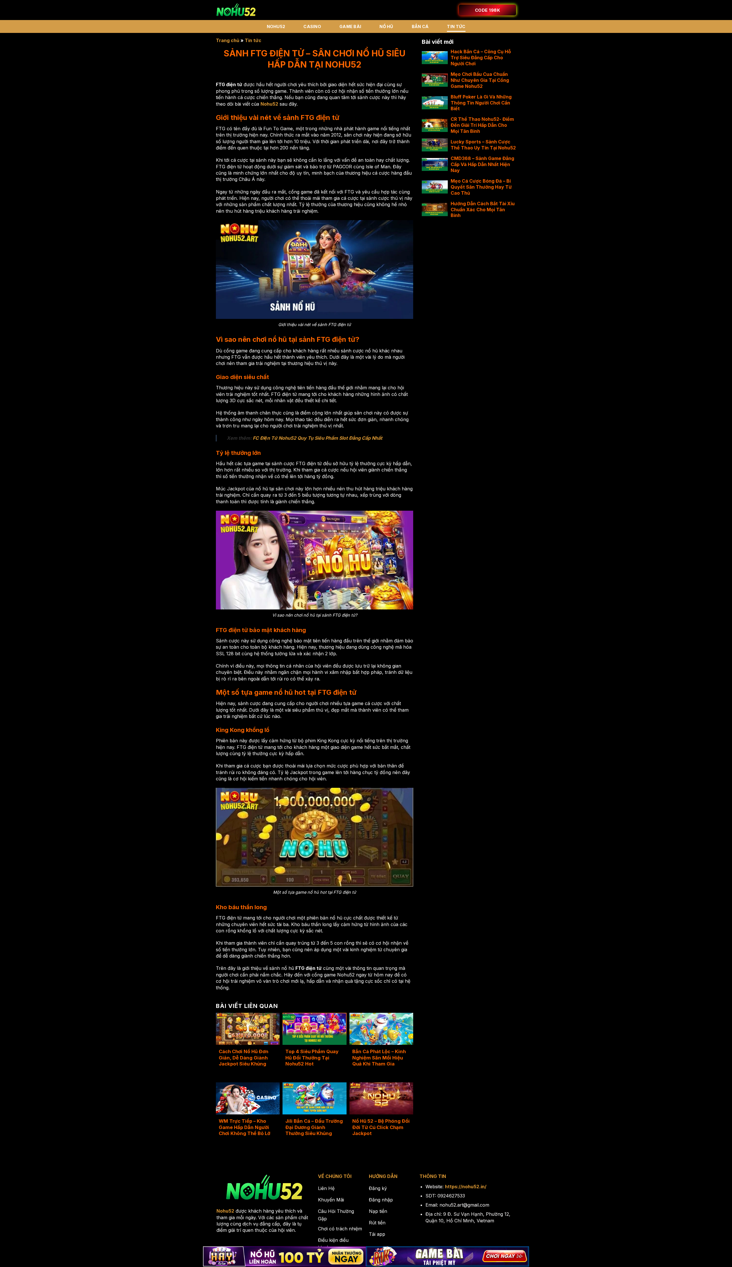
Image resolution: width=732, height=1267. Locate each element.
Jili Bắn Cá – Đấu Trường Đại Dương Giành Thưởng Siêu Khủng (314, 1127)
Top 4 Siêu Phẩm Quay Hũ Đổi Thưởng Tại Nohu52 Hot (312, 1058)
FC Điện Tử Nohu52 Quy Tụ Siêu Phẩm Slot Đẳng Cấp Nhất (317, 438)
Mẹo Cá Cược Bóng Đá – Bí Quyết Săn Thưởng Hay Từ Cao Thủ (481, 187)
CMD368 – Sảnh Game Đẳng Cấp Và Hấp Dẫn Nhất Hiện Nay (482, 164)
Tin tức (456, 26)
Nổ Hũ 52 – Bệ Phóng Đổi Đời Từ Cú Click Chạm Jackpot (381, 1127)
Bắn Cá (420, 26)
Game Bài (350, 26)
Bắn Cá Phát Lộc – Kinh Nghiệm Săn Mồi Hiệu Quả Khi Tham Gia (379, 1058)
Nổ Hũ (386, 26)
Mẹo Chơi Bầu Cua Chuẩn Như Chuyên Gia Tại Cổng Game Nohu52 (480, 80)
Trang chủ (227, 40)
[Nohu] (236, 10)
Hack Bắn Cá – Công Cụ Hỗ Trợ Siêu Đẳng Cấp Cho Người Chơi (481, 57)
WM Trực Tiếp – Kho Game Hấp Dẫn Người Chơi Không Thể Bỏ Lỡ (244, 1127)
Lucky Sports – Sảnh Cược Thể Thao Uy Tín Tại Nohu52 (483, 145)
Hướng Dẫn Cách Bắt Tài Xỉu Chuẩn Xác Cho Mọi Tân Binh (483, 209)
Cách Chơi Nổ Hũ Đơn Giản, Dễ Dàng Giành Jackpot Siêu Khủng (243, 1058)
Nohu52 (276, 26)
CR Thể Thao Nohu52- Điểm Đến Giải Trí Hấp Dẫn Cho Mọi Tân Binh (482, 125)
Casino (312, 26)
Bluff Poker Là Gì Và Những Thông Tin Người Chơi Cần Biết (481, 103)
